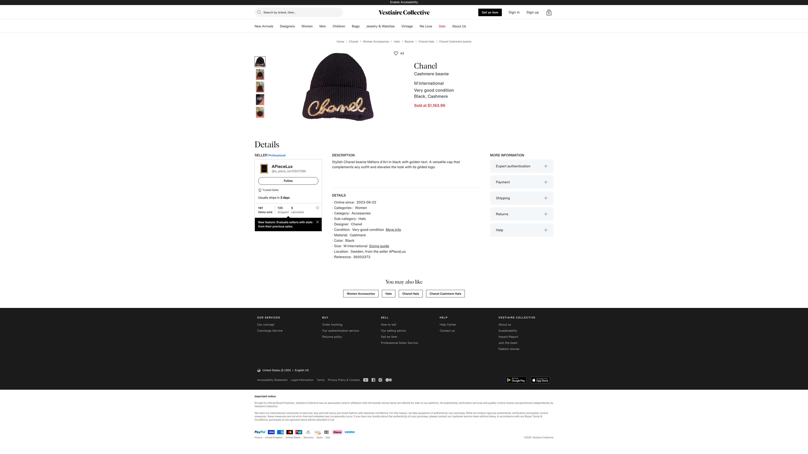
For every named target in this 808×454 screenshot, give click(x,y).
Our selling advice (393, 331)
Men (322, 26)
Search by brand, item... (279, 12)
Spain (319, 437)
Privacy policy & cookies (344, 380)
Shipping (503, 198)
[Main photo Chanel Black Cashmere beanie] (260, 61)
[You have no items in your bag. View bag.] (549, 12)
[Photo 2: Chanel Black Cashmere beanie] (260, 74)
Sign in (514, 12)
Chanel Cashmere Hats (445, 294)
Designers (287, 26)
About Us (459, 26)
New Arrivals (264, 26)
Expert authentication (513, 166)
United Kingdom (274, 437)
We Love (426, 26)
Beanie (409, 42)
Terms (320, 380)
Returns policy (332, 337)
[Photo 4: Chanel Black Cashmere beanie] (260, 99)
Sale (442, 26)
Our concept (265, 324)
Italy (328, 437)
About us (504, 324)
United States (293, 437)
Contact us (447, 331)
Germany (308, 437)
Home (340, 42)
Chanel (353, 42)
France (258, 437)
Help (499, 229)
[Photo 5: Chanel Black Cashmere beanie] (260, 112)
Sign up (532, 12)
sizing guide (379, 245)
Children (339, 26)
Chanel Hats (426, 42)
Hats (397, 42)
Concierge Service (270, 331)
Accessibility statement (272, 380)
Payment (503, 182)
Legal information (302, 380)
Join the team (507, 343)
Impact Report (508, 337)
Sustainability (507, 331)
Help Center (448, 324)
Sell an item (490, 12)
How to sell (388, 324)
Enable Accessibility (404, 2)
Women (307, 26)
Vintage (407, 26)
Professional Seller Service (399, 343)
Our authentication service (340, 331)
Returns (502, 213)
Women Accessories (376, 42)
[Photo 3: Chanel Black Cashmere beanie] (260, 87)
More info (393, 229)
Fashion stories (508, 349)
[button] (549, 12)
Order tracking (332, 324)
